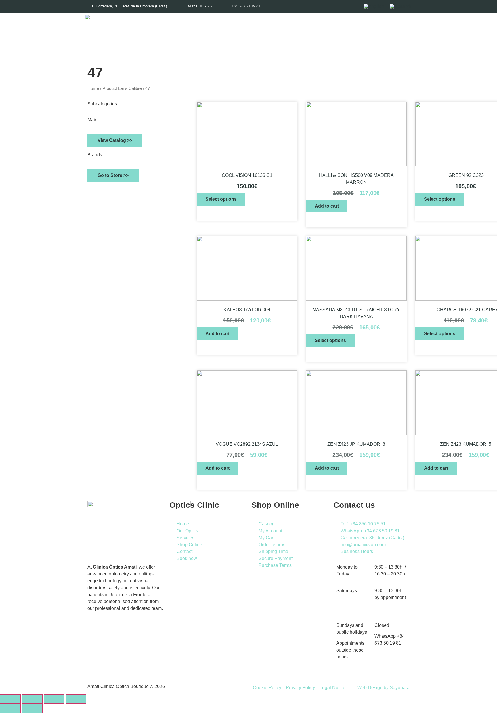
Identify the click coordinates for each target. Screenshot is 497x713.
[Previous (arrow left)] (10, 708)
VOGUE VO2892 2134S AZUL (247, 444)
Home (93, 88)
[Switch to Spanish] (400, 6)
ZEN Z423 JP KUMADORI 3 (356, 444)
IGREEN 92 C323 (465, 175)
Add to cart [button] (327, 206)
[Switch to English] (374, 6)
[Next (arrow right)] (32, 708)
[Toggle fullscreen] (32, 699)
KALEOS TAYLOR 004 (246, 309)
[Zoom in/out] (10, 699)
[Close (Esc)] (76, 699)
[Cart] (395, 38)
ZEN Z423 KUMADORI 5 (465, 444)
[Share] (54, 699)
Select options (221, 199)
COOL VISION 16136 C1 (247, 175)
